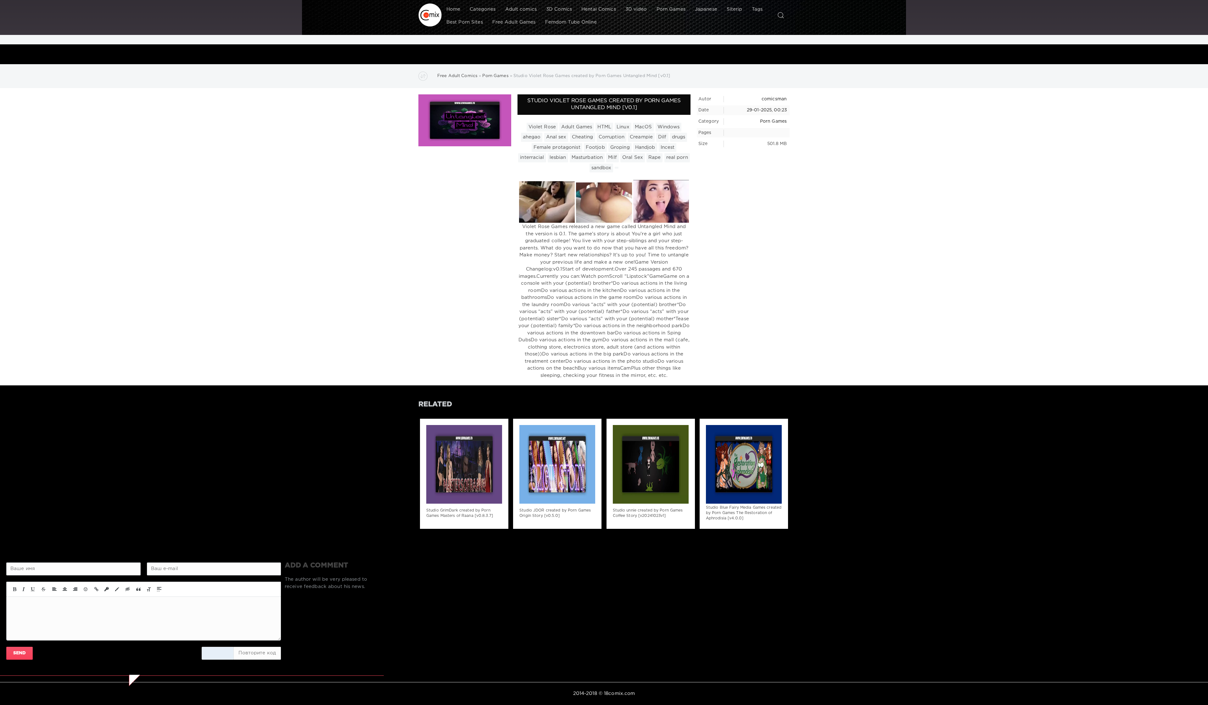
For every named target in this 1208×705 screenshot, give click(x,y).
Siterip (734, 9)
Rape (654, 157)
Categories (482, 9)
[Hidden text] (127, 589)
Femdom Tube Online (571, 22)
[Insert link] (96, 589)
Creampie (641, 137)
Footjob (595, 147)
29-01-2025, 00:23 (767, 110)
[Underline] (33, 589)
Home (453, 9)
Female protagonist (557, 147)
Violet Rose (542, 127)
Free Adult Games (514, 22)
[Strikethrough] (43, 589)
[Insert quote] (138, 589)
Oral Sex (632, 157)
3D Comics (559, 9)
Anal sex (556, 137)
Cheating (582, 137)
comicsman (774, 99)
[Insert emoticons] (86, 589)
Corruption (611, 137)
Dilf (662, 137)
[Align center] (64, 589)
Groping (620, 147)
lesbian (558, 157)
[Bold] (15, 589)
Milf (612, 157)
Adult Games (576, 127)
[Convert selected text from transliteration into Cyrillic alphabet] (148, 589)
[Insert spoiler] (159, 589)
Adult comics (521, 9)
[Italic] (23, 589)
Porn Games (671, 9)
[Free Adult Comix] (430, 15)
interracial (532, 157)
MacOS (643, 127)
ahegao (532, 137)
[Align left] (54, 589)
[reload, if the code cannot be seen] (218, 653)
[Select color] (117, 589)
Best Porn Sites (464, 22)
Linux (623, 127)
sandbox (601, 168)
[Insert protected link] (106, 589)
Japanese (706, 9)
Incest (668, 147)
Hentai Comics (598, 9)
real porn (677, 157)
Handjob (645, 147)
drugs (678, 137)
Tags (757, 9)
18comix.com (619, 693)
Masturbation (587, 157)
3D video (636, 9)
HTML (604, 127)
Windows (668, 127)
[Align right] (75, 589)
